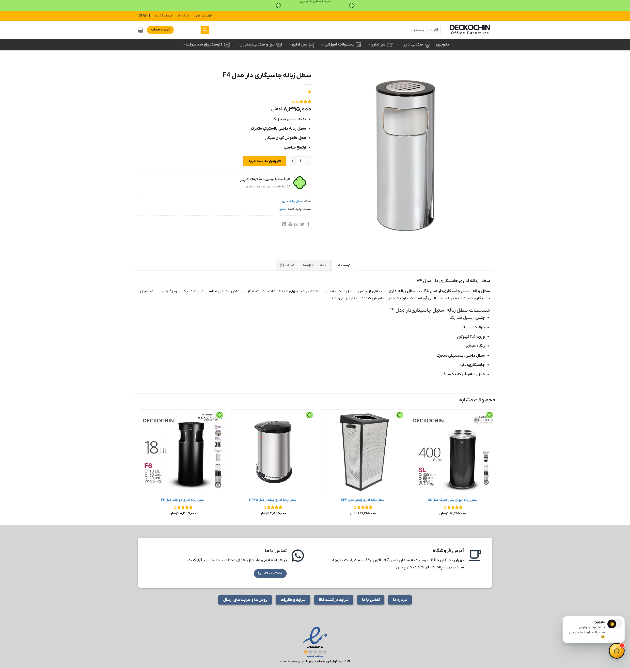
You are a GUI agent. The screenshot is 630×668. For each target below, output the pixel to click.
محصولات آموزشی (339, 44)
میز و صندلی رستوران (257, 44)
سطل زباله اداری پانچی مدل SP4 (362, 500)
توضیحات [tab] (342, 265)
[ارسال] (205, 30)
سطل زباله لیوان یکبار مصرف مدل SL (452, 500)
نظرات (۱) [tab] (287, 265)
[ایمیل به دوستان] (296, 224)
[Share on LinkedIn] (284, 224)
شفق (282, 209)
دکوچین (442, 44)
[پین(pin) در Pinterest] (290, 224)
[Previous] (495, 467)
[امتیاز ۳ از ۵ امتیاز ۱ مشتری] (224, 101)
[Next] (140, 467)
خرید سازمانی (203, 16)
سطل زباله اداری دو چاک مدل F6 (182, 500)
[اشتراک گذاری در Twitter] (302, 224)
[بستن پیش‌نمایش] (618, 623)
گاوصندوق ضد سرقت (204, 44)
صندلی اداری (412, 44)
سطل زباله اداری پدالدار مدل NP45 (272, 500)
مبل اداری (299, 44)
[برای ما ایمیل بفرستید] (140, 15)
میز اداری (378, 44)
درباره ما (183, 16)
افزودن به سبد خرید (264, 161)
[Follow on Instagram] (144, 15)
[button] (140, 30)
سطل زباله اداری (292, 201)
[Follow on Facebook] (149, 15)
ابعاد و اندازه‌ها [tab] (315, 265)
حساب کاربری (164, 16)
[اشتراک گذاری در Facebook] (308, 224)
